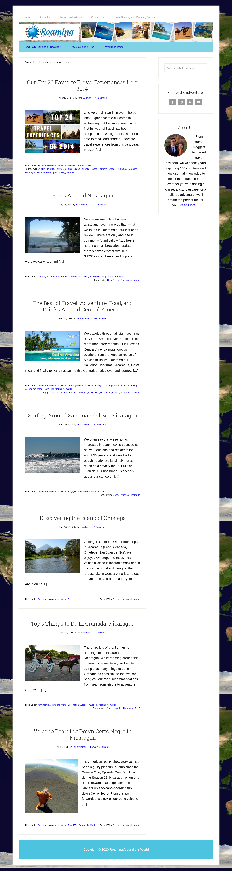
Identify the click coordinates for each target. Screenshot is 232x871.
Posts (88, 165)
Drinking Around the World (51, 276)
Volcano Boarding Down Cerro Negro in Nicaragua (83, 734)
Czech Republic (81, 169)
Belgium (50, 169)
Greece (112, 169)
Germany (102, 169)
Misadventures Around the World (90, 491)
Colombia (67, 169)
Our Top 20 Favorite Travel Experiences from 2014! (82, 85)
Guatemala (122, 169)
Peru (48, 172)
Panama (41, 172)
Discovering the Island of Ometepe (83, 517)
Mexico (115, 392)
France (93, 169)
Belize (59, 169)
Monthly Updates (76, 165)
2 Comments (100, 527)
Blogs (70, 491)
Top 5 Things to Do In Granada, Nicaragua (82, 623)
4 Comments (101, 98)
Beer (109, 280)
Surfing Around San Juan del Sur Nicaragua (82, 415)
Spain (55, 172)
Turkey (62, 172)
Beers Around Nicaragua (82, 195)
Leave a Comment (99, 747)
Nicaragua (30, 172)
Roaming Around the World (116, 32)
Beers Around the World (76, 276)
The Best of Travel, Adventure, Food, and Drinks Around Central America (83, 306)
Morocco (133, 169)
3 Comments (100, 424)
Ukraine (70, 172)
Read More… (189, 205)
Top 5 (137, 708)
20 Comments (100, 318)
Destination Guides (77, 705)
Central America (121, 280)
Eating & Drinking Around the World (106, 276)
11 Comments (100, 204)
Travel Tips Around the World (58, 389)
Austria (41, 169)
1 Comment (100, 632)
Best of (67, 392)
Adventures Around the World (52, 165)
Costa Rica (93, 392)
